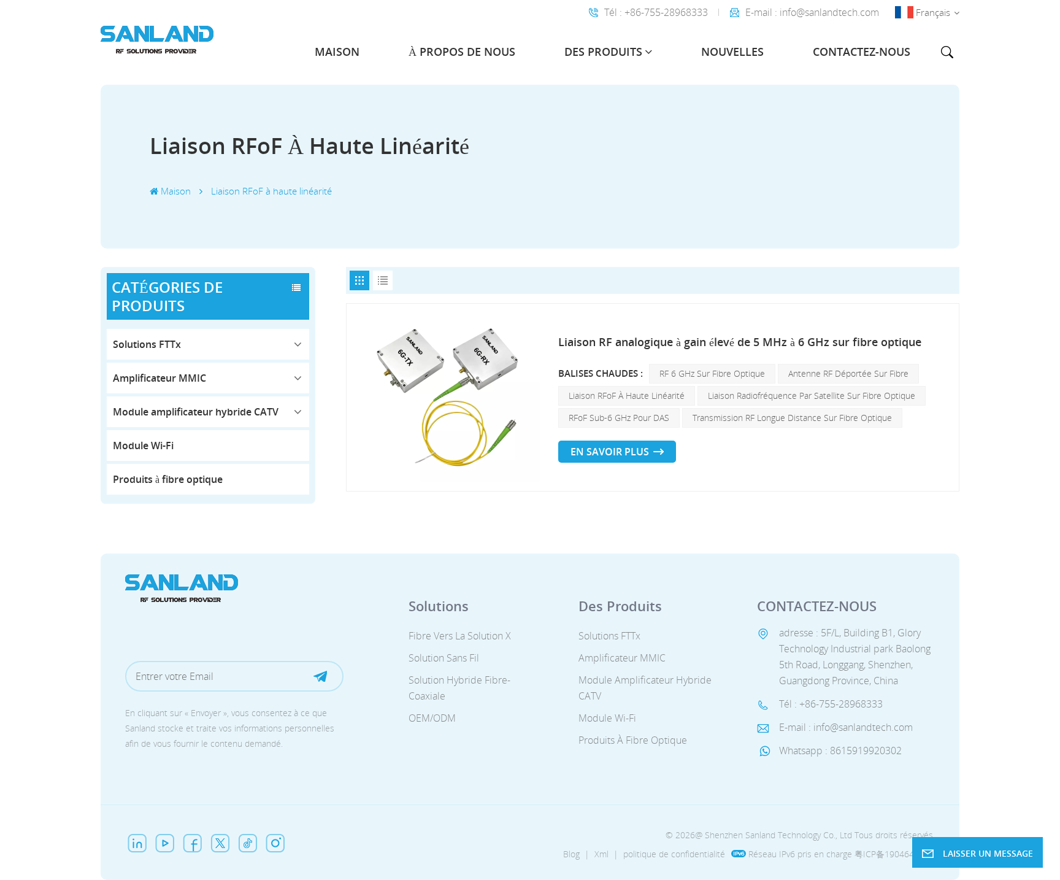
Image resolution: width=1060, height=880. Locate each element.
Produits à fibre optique (168, 479)
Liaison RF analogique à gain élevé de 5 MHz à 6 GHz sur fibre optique (739, 341)
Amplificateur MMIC (159, 378)
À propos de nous (462, 51)
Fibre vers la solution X (460, 636)
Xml (601, 854)
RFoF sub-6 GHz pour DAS (619, 417)
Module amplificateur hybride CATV (195, 412)
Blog (571, 854)
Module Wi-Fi (143, 445)
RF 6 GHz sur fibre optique (712, 373)
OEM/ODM (432, 718)
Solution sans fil (444, 658)
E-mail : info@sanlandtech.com (812, 12)
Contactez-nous (861, 51)
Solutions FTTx (147, 344)
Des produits (603, 51)
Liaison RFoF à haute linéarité (627, 395)
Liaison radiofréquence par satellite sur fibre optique (811, 395)
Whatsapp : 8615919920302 (840, 750)
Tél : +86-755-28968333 (656, 12)
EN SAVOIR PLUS (609, 451)
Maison (337, 51)
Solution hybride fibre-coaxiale (459, 688)
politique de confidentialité (674, 854)
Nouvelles (732, 51)
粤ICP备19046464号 (893, 854)
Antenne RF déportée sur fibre (848, 373)
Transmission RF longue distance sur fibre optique (792, 417)
